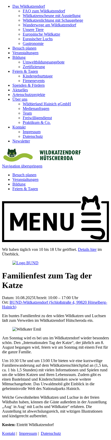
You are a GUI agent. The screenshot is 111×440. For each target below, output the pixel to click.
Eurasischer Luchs (38, 39)
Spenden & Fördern (28, 85)
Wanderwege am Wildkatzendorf (49, 25)
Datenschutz (33, 136)
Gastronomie (33, 43)
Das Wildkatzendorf (28, 6)
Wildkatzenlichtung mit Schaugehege (53, 20)
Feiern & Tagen (25, 71)
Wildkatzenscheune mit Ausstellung (52, 15)
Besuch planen (24, 48)
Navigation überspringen (22, 166)
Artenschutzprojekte (28, 94)
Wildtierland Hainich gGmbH (47, 104)
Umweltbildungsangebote (44, 62)
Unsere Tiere (33, 29)
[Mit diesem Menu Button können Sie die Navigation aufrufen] (55, 240)
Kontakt (19, 127)
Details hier (87, 249)
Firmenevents (34, 80)
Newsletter (21, 141)
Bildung (19, 57)
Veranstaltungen (25, 53)
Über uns (19, 99)
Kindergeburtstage (38, 76)
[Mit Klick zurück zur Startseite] (41, 161)
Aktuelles (20, 90)
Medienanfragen (36, 108)
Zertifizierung (34, 67)
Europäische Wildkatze (41, 34)
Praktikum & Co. (37, 122)
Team (27, 113)
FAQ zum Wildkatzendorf (44, 11)
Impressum (32, 132)
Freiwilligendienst (37, 118)
